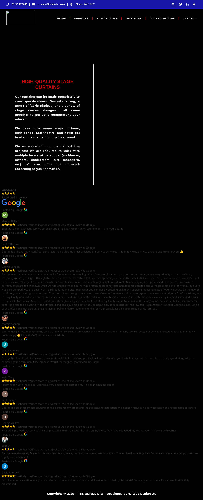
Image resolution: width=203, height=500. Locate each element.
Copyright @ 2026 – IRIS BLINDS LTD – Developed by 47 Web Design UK (101, 493)
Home (61, 18)
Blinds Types (107, 18)
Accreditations (162, 18)
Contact (190, 18)
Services (81, 18)
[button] (173, 4)
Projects (133, 18)
